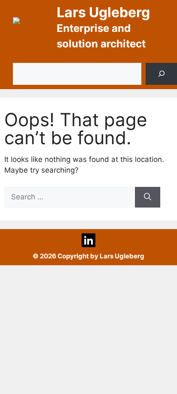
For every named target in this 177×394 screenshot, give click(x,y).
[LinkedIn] (88, 240)
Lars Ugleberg (103, 12)
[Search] (161, 74)
